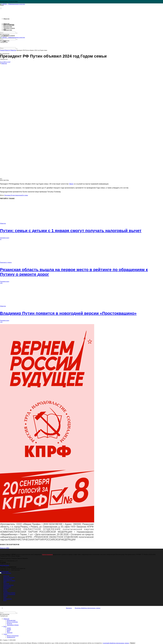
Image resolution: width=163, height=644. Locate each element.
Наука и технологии (9, 594)
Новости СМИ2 (4, 548)
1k (0, 239)
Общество (6, 19)
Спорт (5, 589)
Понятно (132, 643)
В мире (5, 591)
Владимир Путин (9, 195)
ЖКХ (4, 30)
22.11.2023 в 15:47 (5, 62)
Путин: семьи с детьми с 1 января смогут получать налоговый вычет (70, 230)
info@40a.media (4, 565)
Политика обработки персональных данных (87, 608)
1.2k (1, 322)
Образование (7, 586)
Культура (6, 588)
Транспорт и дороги (9, 35)
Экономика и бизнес (9, 592)
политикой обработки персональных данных (116, 643)
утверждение (18, 195)
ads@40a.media (4, 571)
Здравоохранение (8, 585)
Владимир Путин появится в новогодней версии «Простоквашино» (68, 313)
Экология (6, 583)
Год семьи (25, 195)
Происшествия (7, 30)
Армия (5, 595)
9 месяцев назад (4, 237)
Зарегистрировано (47, 554)
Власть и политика (8, 25)
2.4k (1, 283)
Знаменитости (7, 599)
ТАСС (71, 184)
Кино (5, 600)
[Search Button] (16, 48)
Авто (4, 597)
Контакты (69, 608)
